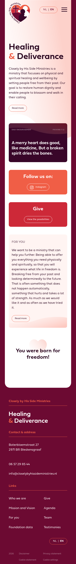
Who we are (17, 498)
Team (48, 517)
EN (52, 9)
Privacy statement (52, 554)
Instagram (40, 187)
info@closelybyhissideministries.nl (33, 473)
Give (47, 498)
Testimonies (52, 527)
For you (14, 517)
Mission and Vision (22, 508)
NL (45, 9)
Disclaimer (24, 554)
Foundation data (21, 527)
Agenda (49, 508)
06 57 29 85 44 (19, 464)
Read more (18, 108)
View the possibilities (38, 219)
